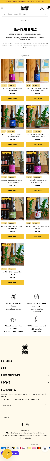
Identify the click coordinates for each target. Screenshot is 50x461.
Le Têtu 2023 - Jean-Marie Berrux (12, 273)
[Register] (46, 405)
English (5, 417)
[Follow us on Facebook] (22, 424)
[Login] (42, 8)
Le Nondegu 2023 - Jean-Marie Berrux (37, 227)
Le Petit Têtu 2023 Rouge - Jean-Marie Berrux (12, 135)
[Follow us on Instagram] (27, 424)
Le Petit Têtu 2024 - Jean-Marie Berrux (12, 89)
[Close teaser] (13, 448)
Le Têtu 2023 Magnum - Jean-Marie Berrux (12, 227)
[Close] (45, 14)
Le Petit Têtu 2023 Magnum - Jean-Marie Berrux (38, 181)
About (4, 368)
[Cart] (47, 8)
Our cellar (7, 361)
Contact (5, 382)
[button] (7, 454)
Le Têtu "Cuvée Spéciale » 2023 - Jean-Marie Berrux (37, 135)
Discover (12, 99)
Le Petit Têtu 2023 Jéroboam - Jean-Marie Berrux (12, 181)
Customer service (10, 375)
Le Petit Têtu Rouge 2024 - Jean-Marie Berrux (37, 89)
